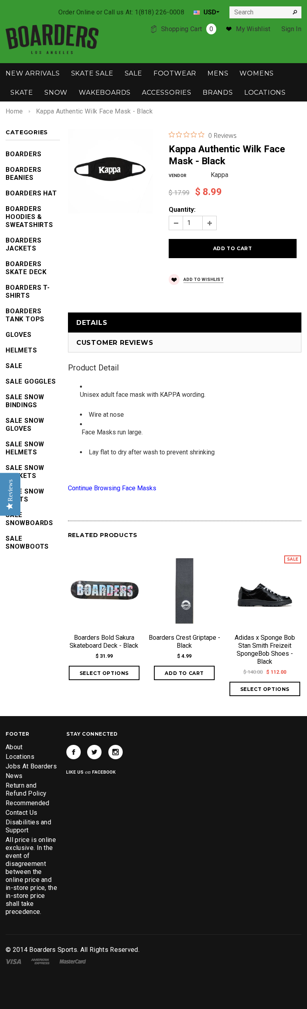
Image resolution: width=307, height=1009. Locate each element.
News (14, 776)
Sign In (291, 29)
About (14, 747)
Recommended (28, 803)
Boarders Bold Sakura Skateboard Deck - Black (104, 641)
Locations (20, 756)
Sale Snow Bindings (25, 401)
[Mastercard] (73, 961)
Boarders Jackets (23, 244)
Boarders (23, 154)
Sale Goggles (31, 381)
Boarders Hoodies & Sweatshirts (29, 217)
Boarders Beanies (23, 173)
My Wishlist (253, 29)
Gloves (19, 334)
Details (92, 322)
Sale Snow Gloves (25, 424)
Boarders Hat (31, 193)
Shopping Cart (187, 29)
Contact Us (21, 812)
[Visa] (13, 961)
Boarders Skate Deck (26, 268)
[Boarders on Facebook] (73, 752)
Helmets (21, 350)
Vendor (177, 175)
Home (14, 111)
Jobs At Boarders (31, 766)
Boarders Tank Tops (25, 315)
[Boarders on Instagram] (115, 752)
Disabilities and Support (28, 826)
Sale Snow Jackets (25, 472)
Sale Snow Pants (25, 495)
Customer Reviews (115, 342)
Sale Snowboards (29, 519)
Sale (14, 366)
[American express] (40, 961)
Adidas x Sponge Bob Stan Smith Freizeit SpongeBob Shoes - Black (265, 649)
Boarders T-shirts (28, 291)
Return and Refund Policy (26, 789)
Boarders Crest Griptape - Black (184, 641)
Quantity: (182, 209)
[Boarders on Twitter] (94, 752)
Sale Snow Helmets (25, 448)
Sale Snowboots (27, 542)
